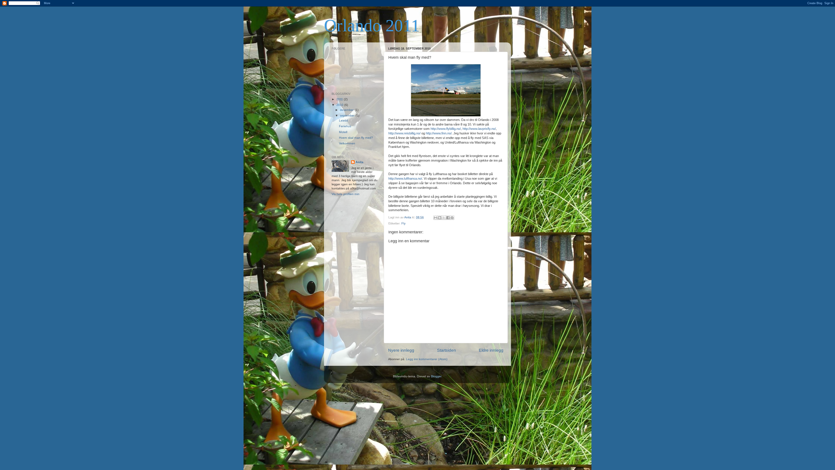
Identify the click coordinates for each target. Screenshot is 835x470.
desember (347, 110)
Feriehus (345, 126)
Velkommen (347, 143)
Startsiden (446, 350)
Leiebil (343, 120)
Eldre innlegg (491, 350)
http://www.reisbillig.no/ (404, 133)
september (348, 115)
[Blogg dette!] (440, 218)
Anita (359, 162)
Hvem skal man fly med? (356, 137)
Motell (343, 132)
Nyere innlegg (401, 350)
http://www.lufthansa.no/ (405, 178)
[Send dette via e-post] (435, 218)
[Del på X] (444, 218)
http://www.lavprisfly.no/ (479, 128)
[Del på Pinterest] (452, 218)
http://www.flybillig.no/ (446, 128)
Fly (403, 223)
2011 (340, 99)
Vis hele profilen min (345, 194)
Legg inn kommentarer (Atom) (427, 359)
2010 (340, 105)
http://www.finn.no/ (439, 133)
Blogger (436, 376)
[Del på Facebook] (448, 218)
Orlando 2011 (372, 25)
